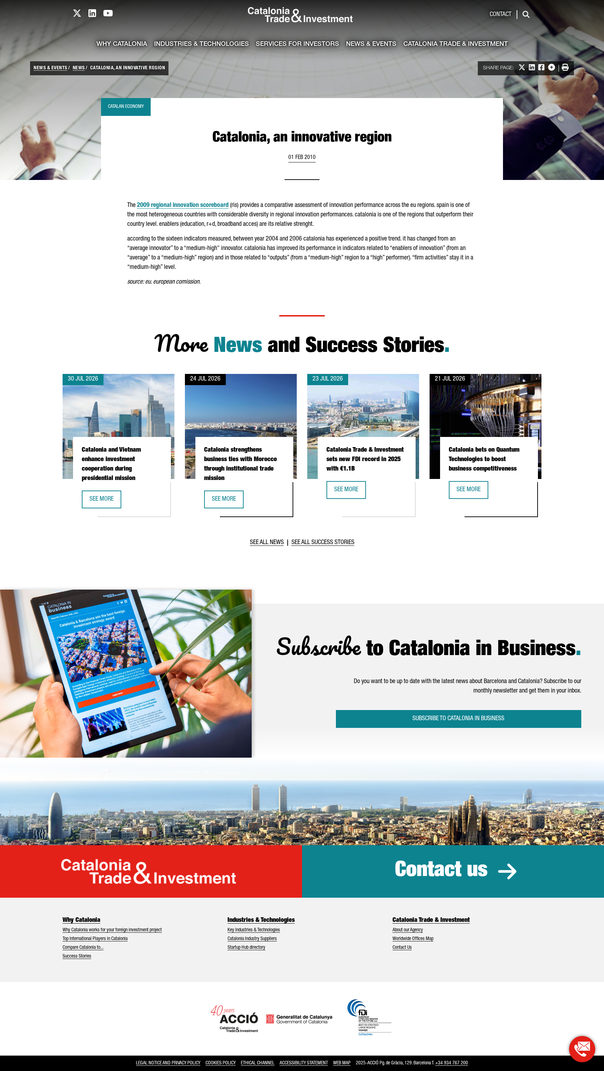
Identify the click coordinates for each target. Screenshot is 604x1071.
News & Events (371, 44)
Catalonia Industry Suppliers (252, 939)
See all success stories (323, 543)
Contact (500, 15)
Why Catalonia (121, 44)
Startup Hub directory (246, 947)
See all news (267, 543)
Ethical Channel (257, 1063)
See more (105, 501)
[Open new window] (582, 1049)
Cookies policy (221, 1063)
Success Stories (77, 956)
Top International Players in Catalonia (95, 939)
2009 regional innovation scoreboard (183, 205)
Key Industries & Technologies (254, 930)
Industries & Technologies (201, 44)
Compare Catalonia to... (83, 947)
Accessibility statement (304, 1063)
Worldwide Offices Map (413, 939)
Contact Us (402, 947)
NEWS (79, 68)
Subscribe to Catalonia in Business (458, 719)
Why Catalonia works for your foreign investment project (112, 930)
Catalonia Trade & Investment (455, 44)
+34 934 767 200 (451, 1063)
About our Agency (408, 930)
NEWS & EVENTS (50, 68)
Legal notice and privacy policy (168, 1063)
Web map (342, 1063)
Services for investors (297, 44)
